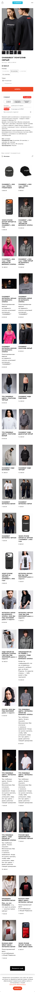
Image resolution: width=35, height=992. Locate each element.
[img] (32, 3)
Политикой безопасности (17, 984)
